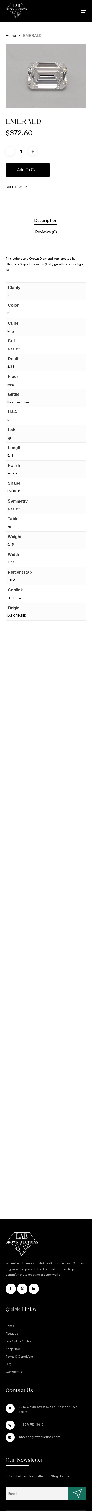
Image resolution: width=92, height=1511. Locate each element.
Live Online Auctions (20, 1341)
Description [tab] (45, 220)
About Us (12, 1333)
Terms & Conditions (20, 1356)
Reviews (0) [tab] (46, 232)
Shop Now (13, 1349)
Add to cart (28, 170)
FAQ (8, 1364)
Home (11, 36)
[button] (83, 10)
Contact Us (14, 1372)
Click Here (14, 598)
